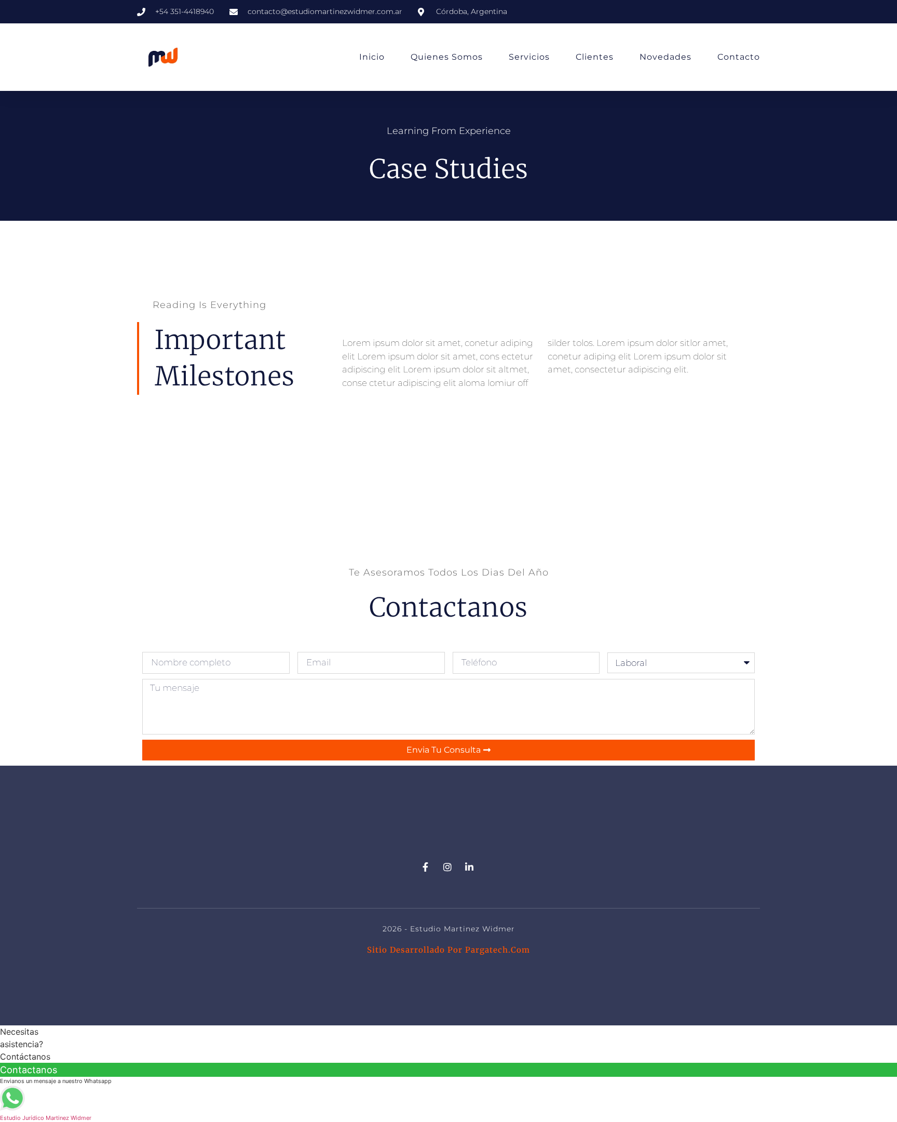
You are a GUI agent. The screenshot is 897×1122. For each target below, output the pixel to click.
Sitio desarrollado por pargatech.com (448, 950)
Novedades (665, 57)
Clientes (595, 57)
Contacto (738, 57)
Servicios (529, 57)
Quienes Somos (447, 57)
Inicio (372, 57)
